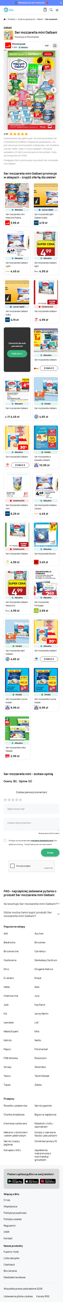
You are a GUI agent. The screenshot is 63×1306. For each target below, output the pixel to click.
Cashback (9, 1264)
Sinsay (7, 1067)
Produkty (12, 19)
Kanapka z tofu (12, 1150)
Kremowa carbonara (15, 1123)
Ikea (37, 987)
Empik (38, 978)
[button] (31, 904)
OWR (6, 1232)
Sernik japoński (43, 1105)
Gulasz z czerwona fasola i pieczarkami (46, 1134)
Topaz (7, 1084)
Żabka (38, 1084)
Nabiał (40, 19)
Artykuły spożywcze (26, 19)
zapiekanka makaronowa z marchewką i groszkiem (43, 1154)
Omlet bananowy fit (46, 1141)
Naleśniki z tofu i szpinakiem (44, 1125)
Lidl (37, 1022)
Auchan (39, 933)
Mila (37, 1031)
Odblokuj (17, 353)
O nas (7, 1200)
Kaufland (40, 1004)
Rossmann (41, 1058)
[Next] (60, 3)
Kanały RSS (42, 1296)
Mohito (8, 1040)
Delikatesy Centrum (46, 960)
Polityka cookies (13, 1219)
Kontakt (8, 1238)
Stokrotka (40, 1067)
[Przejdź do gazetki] (55, 46)
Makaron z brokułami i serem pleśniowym (16, 1134)
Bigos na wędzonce (45, 1114)
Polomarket (41, 1049)
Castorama (10, 960)
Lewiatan (9, 1022)
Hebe (7, 987)
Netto (38, 1040)
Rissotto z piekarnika (15, 1105)
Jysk (6, 1004)
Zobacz (49, 368)
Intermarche (11, 995)
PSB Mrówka (11, 1058)
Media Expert (11, 1031)
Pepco (7, 1049)
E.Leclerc (9, 978)
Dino (6, 969)
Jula (37, 995)
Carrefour (40, 951)
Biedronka (9, 942)
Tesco (7, 1076)
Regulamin (10, 1225)
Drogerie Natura (44, 969)
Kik (5, 1013)
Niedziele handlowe (14, 1277)
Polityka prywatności (15, 1213)
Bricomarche (11, 951)
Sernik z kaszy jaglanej (12, 1143)
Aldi (6, 933)
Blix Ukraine (10, 1271)
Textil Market (42, 1076)
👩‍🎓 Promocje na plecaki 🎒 (31, 2)
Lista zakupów (11, 1258)
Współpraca (10, 1206)
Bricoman (40, 942)
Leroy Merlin (41, 1013)
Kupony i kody (11, 1251)
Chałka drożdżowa (14, 1114)
